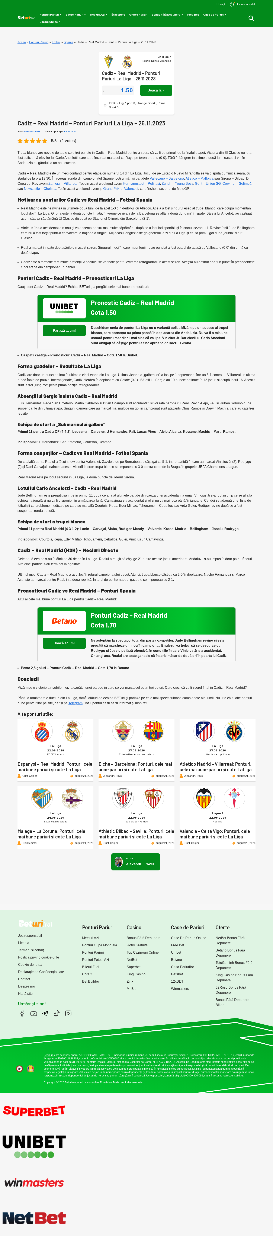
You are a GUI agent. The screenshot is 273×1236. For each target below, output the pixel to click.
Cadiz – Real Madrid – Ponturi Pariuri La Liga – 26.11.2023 (131, 75)
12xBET (177, 981)
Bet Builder (90, 981)
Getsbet (177, 974)
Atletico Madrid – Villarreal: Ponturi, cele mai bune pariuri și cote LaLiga (216, 766)
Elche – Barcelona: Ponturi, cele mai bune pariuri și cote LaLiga (135, 766)
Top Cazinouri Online (143, 952)
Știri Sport (118, 14)
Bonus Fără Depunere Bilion (232, 1002)
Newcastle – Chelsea (40, 188)
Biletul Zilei (90, 967)
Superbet (134, 967)
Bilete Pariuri (74, 14)
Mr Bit (131, 989)
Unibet (176, 952)
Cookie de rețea (30, 964)
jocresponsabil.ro (233, 1075)
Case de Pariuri (213, 14)
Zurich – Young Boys (177, 183)
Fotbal (56, 42)
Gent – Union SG (208, 183)
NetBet (132, 959)
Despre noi (26, 986)
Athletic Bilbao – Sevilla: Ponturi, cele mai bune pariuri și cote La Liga (136, 833)
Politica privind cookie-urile (38, 957)
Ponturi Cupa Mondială (99, 945)
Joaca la (154, 90)
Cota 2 (87, 974)
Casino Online (48, 21)
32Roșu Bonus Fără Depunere (231, 990)
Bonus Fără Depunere (166, 14)
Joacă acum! (64, 643)
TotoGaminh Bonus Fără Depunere (234, 965)
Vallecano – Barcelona (167, 178)
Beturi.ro (49, 1055)
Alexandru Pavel (32, 131)
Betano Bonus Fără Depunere (230, 952)
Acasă (21, 42)
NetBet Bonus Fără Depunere (230, 940)
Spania (68, 42)
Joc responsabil (30, 935)
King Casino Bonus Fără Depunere (234, 977)
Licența (23, 943)
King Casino (136, 974)
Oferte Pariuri (138, 14)
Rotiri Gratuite (137, 945)
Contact (24, 979)
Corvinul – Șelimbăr (237, 183)
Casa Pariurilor (182, 967)
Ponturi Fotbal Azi (95, 959)
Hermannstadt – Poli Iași (141, 183)
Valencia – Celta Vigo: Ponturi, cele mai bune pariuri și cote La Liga (215, 833)
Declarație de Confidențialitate (41, 972)
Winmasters (180, 989)
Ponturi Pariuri (49, 14)
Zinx (130, 981)
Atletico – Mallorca (199, 178)
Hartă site (25, 993)
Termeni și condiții (31, 950)
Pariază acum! (64, 330)
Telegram (75, 703)
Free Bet (193, 14)
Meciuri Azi (97, 14)
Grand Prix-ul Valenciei (120, 188)
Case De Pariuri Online (188, 938)
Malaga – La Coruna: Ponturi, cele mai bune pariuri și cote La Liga (51, 833)
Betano (176, 959)
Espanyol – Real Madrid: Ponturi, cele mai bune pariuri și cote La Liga (54, 766)
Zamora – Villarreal (62, 183)
